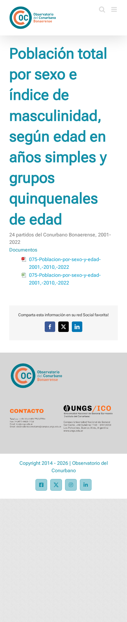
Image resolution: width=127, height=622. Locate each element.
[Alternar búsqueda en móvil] (102, 9)
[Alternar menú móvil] (114, 9)
